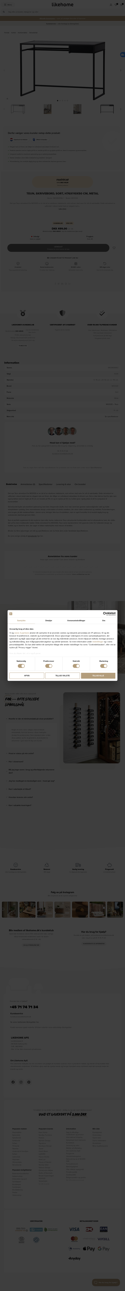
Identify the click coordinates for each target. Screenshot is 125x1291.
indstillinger (98, 642)
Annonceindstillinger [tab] (76, 620)
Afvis (27, 676)
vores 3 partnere (21, 633)
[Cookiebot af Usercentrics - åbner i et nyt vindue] (105, 614)
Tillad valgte (62, 676)
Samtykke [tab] (21, 620)
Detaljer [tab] (48, 620)
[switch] (48, 666)
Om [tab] (103, 620)
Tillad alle (98, 676)
